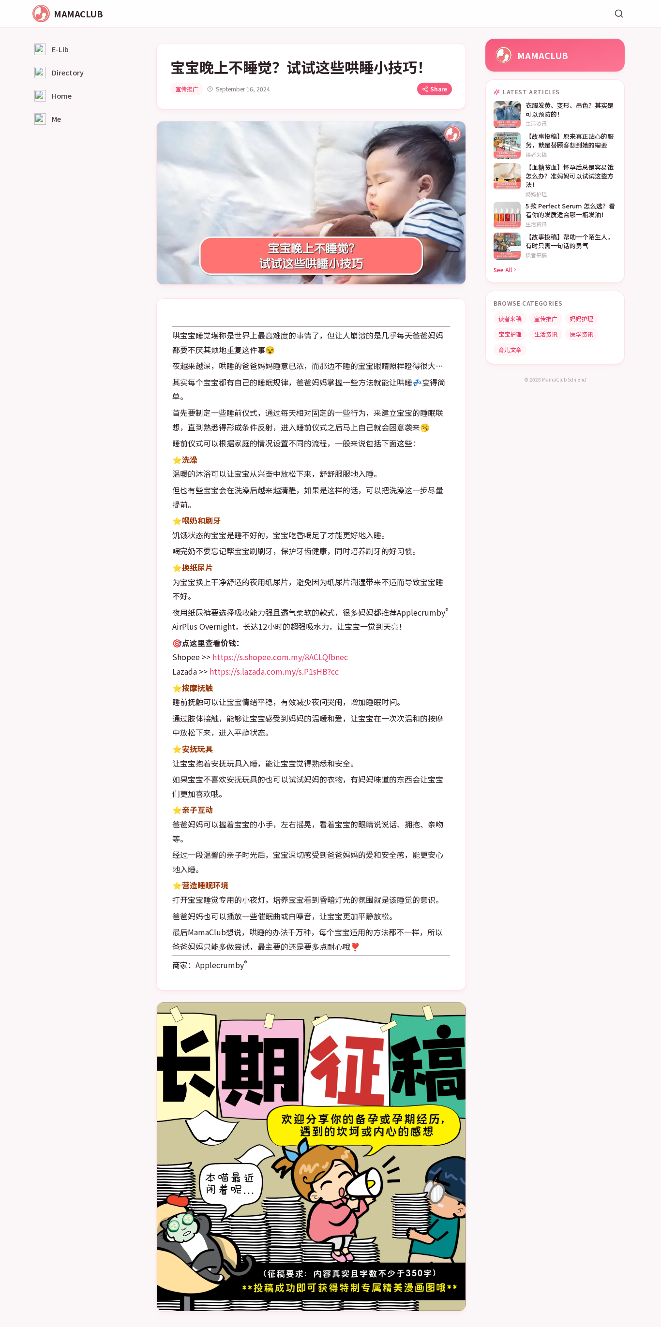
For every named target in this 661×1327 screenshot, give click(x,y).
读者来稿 (510, 318)
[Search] (619, 13)
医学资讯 (581, 334)
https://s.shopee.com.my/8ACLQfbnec (280, 657)
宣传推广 (186, 89)
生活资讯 (545, 334)
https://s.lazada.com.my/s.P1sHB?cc (274, 671)
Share (438, 89)
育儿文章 (510, 349)
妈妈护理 (581, 318)
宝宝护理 (510, 334)
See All (503, 269)
